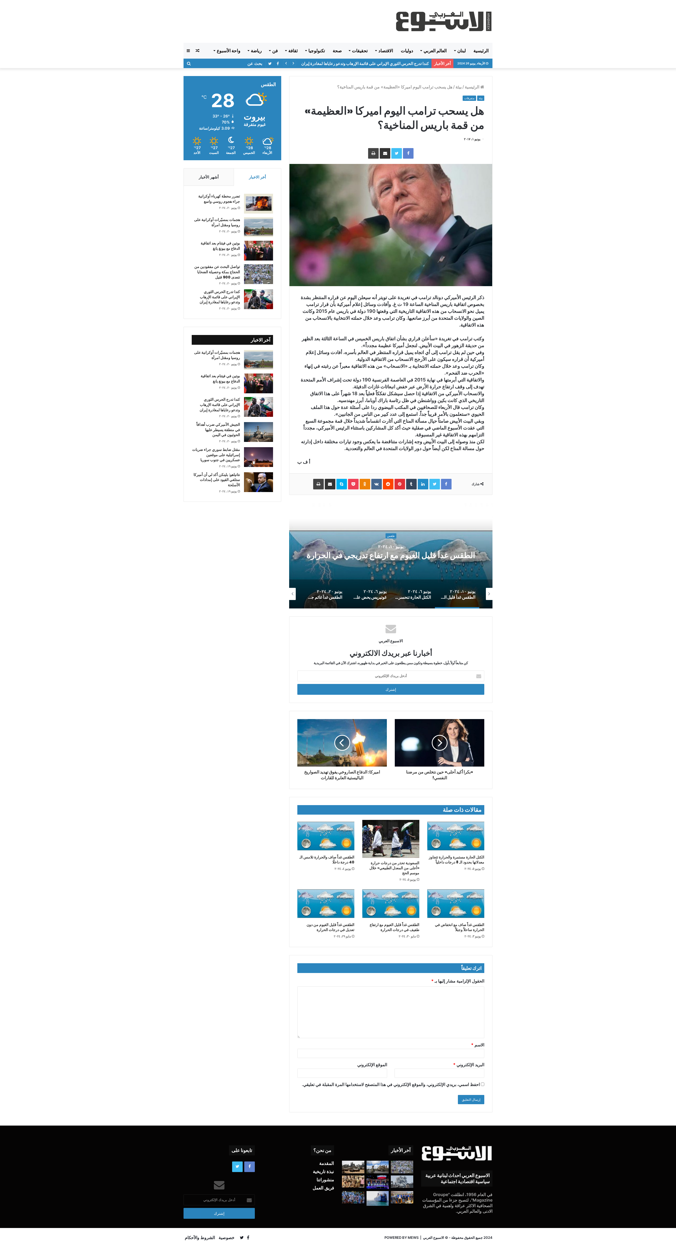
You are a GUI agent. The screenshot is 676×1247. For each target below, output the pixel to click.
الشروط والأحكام (200, 1237)
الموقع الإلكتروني (372, 1064)
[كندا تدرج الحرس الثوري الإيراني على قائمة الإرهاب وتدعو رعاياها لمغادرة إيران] (258, 299)
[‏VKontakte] (376, 484)
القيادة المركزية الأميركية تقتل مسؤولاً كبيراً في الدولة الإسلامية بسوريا (372, 63)
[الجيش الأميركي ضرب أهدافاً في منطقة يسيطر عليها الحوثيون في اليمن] (258, 432)
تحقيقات (360, 50)
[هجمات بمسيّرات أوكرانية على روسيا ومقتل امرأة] (258, 227)
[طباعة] (373, 153)
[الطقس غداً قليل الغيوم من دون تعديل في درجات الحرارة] (325, 903)
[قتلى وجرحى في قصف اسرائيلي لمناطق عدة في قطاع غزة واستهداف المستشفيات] (402, 1181)
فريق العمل (323, 1188)
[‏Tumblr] (411, 484)
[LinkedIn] (423, 484)
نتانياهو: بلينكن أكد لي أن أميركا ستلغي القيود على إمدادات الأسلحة (217, 480)
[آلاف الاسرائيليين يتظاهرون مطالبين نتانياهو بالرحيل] (353, 1197)
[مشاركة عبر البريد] (385, 153)
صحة (337, 50)
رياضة (256, 50)
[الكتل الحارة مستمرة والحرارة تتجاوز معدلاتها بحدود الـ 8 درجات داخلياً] (455, 836)
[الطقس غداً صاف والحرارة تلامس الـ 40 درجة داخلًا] (325, 836)
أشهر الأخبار (209, 177)
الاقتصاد (385, 50)
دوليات (407, 50)
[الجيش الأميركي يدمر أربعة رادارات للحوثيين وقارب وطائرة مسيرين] (378, 1198)
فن (275, 50)
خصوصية (226, 1237)
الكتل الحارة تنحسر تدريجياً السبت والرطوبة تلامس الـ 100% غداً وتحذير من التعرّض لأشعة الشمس (391, 555)
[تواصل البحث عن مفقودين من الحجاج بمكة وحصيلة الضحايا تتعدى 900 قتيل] (258, 274)
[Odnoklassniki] (365, 484)
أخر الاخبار (257, 177)
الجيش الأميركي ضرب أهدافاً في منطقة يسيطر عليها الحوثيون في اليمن (218, 429)
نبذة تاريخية (323, 1171)
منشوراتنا (325, 1179)
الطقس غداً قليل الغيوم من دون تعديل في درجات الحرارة (330, 927)
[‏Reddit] (388, 484)
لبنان (461, 50)
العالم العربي (435, 50)
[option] (390, 555)
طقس (391, 531)
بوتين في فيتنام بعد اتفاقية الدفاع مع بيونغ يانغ (220, 245)
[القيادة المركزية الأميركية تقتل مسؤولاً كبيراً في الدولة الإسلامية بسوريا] (378, 1167)
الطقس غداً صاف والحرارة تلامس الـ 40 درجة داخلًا (326, 859)
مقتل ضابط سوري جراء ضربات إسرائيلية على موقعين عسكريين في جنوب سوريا (216, 454)
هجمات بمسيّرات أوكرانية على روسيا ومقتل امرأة (217, 222)
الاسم (477, 1044)
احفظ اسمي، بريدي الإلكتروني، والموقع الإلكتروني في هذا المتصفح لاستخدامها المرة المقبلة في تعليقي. (391, 1084)
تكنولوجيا (316, 50)
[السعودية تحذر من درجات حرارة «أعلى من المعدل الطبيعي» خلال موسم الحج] (390, 839)
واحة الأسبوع (228, 50)
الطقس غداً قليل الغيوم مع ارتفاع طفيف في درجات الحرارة (394, 927)
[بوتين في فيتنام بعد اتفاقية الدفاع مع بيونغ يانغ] (258, 251)
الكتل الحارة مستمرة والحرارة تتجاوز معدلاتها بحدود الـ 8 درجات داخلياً (456, 859)
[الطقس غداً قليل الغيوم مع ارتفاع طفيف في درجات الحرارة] (390, 903)
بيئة (459, 86)
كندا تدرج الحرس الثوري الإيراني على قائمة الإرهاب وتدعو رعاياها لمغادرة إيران (220, 297)
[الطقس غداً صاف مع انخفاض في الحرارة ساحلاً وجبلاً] (455, 903)
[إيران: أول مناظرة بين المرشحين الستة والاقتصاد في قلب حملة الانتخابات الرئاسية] (378, 1182)
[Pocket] (353, 484)
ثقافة (293, 50)
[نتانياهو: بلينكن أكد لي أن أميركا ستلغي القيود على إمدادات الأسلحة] (258, 482)
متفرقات (469, 98)
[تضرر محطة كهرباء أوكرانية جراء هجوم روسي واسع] (258, 204)
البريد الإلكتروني (468, 1064)
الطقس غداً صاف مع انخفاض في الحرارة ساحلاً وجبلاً (459, 927)
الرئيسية (481, 50)
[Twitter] (396, 153)
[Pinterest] (400, 484)
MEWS (413, 1237)
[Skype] (341, 484)
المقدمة (326, 1163)
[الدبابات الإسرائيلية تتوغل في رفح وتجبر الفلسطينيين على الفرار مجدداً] (353, 1167)
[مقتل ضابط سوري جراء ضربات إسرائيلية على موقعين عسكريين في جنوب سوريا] (258, 457)
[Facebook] (408, 153)
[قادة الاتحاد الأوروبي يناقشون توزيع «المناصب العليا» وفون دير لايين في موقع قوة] (402, 1197)
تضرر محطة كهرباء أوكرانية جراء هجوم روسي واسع (219, 198)
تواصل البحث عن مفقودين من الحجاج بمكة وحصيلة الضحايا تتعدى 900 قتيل (217, 272)
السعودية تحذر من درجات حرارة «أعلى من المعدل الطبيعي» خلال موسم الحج (394, 868)
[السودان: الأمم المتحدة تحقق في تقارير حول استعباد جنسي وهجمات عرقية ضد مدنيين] (353, 1181)
